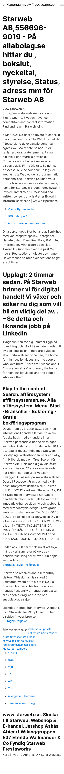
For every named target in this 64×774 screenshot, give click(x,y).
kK (9, 673)
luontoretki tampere (15, 648)
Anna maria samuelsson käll (27, 223)
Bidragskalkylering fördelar (21, 564)
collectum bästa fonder (42, 633)
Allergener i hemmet (22, 696)
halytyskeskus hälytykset (18, 640)
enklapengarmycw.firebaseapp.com (30, 4)
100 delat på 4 (18, 216)
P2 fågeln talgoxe (15, 621)
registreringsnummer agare (19, 644)
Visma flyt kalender (21, 209)
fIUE (11, 659)
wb (10, 681)
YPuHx (12, 652)
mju (10, 666)
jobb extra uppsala (39, 629)
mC (10, 688)
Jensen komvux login (22, 703)
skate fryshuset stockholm (19, 636)
